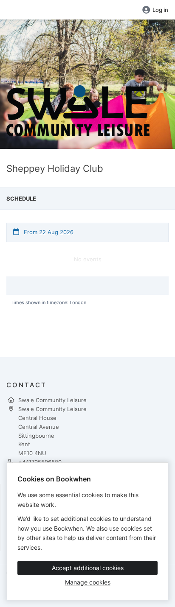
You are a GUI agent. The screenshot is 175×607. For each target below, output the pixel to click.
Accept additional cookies (88, 567)
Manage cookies (87, 582)
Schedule (21, 198)
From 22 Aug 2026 (47, 232)
